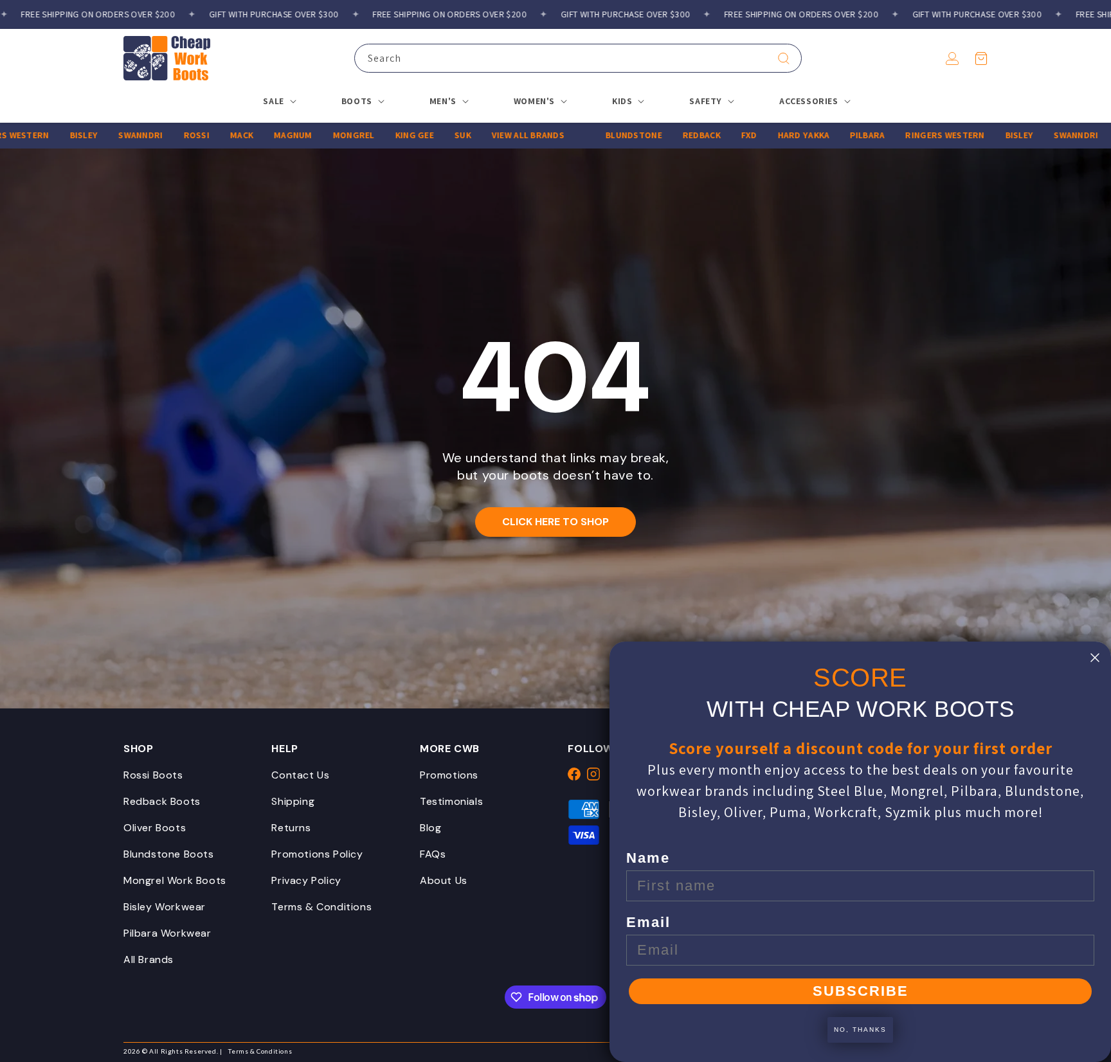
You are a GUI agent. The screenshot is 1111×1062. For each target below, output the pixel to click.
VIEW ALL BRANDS (496, 135)
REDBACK (670, 135)
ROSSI (164, 135)
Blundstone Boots (168, 854)
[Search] (784, 58)
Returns (291, 827)
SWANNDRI (109, 135)
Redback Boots (162, 801)
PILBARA (835, 135)
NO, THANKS (860, 1029)
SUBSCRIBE (860, 991)
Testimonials (451, 801)
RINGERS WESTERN (913, 135)
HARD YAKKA (772, 135)
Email (648, 922)
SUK (431, 135)
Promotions (449, 775)
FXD (717, 135)
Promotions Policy (317, 854)
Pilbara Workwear (167, 933)
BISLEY (52, 135)
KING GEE (382, 135)
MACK (210, 135)
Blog (430, 827)
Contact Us (300, 775)
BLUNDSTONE (602, 135)
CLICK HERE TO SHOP (555, 521)
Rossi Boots (153, 775)
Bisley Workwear (164, 907)
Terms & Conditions (321, 907)
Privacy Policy (306, 880)
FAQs (433, 854)
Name (648, 858)
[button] (981, 58)
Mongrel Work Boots (174, 880)
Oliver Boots (154, 827)
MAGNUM (261, 135)
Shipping (292, 801)
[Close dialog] (1095, 657)
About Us (443, 880)
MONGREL (322, 135)
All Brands (148, 959)
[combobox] (578, 58)
